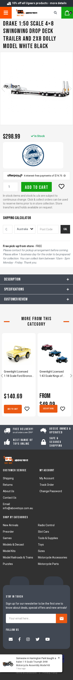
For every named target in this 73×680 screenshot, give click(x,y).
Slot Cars (43, 531)
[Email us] (11, 639)
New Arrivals (10, 525)
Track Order (47, 484)
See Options (48, 408)
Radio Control (46, 525)
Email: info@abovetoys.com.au (18, 506)
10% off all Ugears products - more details (39, 3)
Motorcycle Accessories (52, 557)
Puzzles (8, 563)
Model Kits (9, 551)
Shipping (8, 478)
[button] (61, 186)
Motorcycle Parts (48, 563)
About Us (8, 491)
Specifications (14, 289)
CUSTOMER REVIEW (15, 299)
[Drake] (33, 155)
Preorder (8, 531)
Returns (8, 484)
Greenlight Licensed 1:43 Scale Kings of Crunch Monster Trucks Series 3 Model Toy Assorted (54, 374)
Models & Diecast (13, 544)
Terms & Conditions (26, 672)
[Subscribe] (61, 618)
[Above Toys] (29, 13)
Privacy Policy (50, 672)
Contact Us (9, 497)
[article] (19, 376)
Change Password (51, 491)
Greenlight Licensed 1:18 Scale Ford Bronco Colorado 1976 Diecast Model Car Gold (18, 374)
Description (12, 279)
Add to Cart (36, 187)
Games (7, 538)
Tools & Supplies (48, 538)
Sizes (41, 551)
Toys (41, 544)
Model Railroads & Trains (18, 557)
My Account (47, 478)
